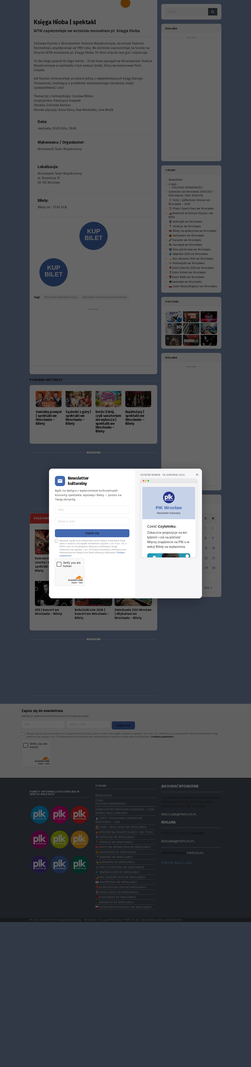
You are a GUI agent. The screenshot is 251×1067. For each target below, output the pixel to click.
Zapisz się (92, 533)
